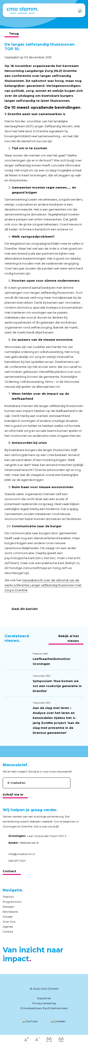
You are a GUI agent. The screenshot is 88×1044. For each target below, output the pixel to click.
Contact (9, 871)
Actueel (7, 916)
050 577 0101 (16, 860)
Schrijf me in (13, 794)
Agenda (8, 926)
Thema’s (8, 896)
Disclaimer (44, 998)
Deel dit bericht (25, 609)
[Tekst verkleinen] (37, 1039)
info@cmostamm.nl (21, 854)
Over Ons (9, 921)
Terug (14, 33)
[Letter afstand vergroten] (49, 1039)
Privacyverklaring (44, 1003)
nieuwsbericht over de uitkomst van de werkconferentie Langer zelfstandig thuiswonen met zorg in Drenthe (43, 585)
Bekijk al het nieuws (68, 638)
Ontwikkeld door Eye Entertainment (44, 1008)
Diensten (8, 906)
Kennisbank (10, 911)
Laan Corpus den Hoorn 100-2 (37, 836)
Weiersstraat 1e (23, 842)
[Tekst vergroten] (26, 1039)
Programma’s (12, 901)
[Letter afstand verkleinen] (61, 1039)
